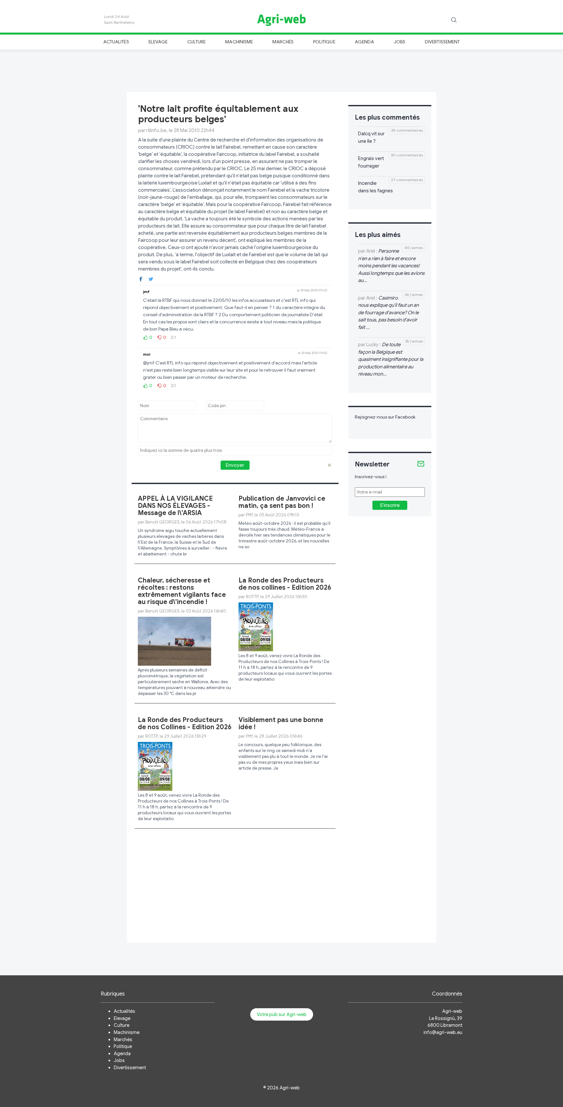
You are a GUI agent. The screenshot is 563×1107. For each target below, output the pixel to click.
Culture (196, 42)
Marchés (282, 42)
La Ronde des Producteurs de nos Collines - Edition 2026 (185, 723)
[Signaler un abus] (173, 337)
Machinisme (239, 42)
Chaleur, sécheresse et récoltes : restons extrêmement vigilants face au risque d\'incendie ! (182, 591)
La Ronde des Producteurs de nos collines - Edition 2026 (284, 584)
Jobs (399, 42)
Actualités (116, 42)
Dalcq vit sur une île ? (371, 137)
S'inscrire (390, 505)
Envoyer (235, 465)
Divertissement (442, 42)
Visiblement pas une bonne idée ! (280, 723)
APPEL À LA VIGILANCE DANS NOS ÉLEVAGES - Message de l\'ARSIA (175, 505)
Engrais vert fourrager (371, 162)
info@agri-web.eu (443, 1032)
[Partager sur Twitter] (150, 278)
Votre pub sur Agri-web (282, 1014)
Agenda (364, 42)
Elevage (158, 42)
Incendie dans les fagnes (375, 187)
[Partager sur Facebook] (140, 278)
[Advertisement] (281, 69)
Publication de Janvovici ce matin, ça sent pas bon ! (281, 502)
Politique (324, 42)
